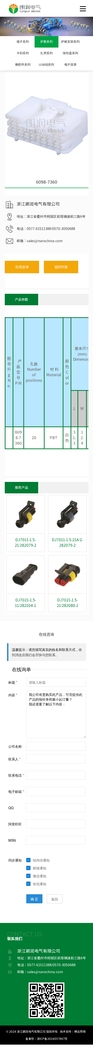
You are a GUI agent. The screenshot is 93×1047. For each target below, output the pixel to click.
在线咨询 (22, 267)
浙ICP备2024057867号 (52, 1038)
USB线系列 (46, 64)
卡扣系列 (22, 53)
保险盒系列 (70, 53)
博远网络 (80, 1031)
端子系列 (22, 41)
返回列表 (61, 267)
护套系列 (46, 41)
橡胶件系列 (23, 64)
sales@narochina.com (44, 241)
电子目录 (70, 64)
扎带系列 (46, 53)
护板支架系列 (70, 41)
